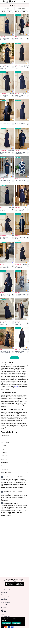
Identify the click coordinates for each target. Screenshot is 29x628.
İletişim (2, 594)
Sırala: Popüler (22, 8)
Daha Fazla (14, 357)
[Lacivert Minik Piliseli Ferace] (7, 82)
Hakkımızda (4, 592)
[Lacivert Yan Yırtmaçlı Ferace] (7, 309)
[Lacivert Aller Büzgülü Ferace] (7, 195)
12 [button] (13, 119)
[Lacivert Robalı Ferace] (22, 110)
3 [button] (13, 63)
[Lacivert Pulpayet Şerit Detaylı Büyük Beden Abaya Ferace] (7, 281)
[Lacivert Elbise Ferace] (22, 167)
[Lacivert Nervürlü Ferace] (22, 53)
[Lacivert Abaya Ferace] (22, 309)
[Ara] (19, 1)
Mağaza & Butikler (5, 605)
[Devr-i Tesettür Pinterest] (2, 610)
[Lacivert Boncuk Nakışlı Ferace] (22, 82)
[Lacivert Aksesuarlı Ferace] (22, 25)
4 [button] (13, 34)
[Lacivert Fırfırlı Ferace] (7, 138)
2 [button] (13, 91)
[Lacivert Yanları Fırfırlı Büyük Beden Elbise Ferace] (22, 138)
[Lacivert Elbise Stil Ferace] (22, 281)
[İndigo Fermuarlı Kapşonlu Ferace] (22, 195)
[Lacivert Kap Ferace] (22, 224)
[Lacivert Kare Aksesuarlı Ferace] (7, 25)
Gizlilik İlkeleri (4, 599)
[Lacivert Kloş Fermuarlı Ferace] (22, 338)
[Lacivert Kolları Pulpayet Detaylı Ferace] (7, 167)
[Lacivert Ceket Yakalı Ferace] (7, 53)
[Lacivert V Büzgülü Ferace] (7, 224)
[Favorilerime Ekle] (13, 39)
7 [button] (13, 176)
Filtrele (7, 8)
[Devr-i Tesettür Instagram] (5, 610)
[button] (3, 12)
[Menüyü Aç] (1, 1)
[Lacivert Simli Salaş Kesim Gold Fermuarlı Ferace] (7, 110)
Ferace (16, 386)
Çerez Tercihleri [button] (6, 623)
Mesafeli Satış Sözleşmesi (7, 597)
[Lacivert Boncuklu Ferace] (22, 252)
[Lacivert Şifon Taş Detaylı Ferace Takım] (7, 252)
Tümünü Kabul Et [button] (16, 623)
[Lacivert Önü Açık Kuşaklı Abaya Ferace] (7, 338)
